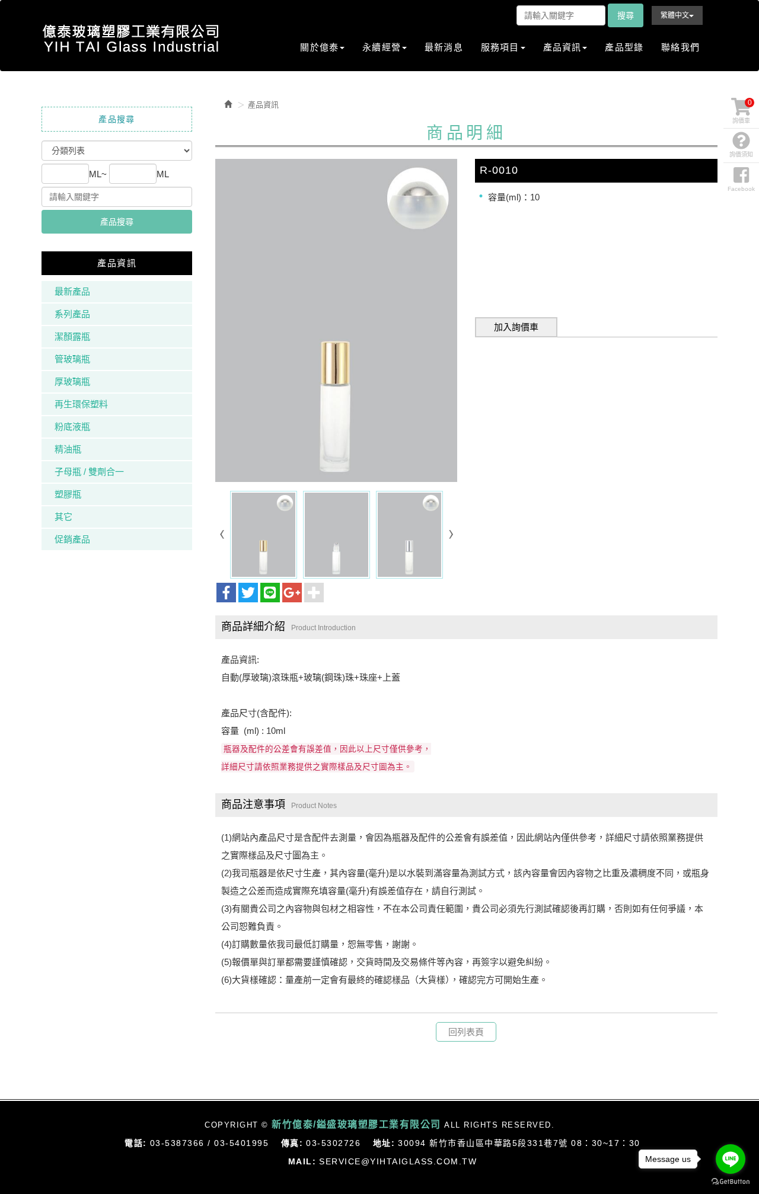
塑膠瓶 (68, 494)
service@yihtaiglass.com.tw (398, 1161)
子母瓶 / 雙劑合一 (89, 472)
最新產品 (72, 291)
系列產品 (72, 314)
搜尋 (625, 15)
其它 (63, 517)
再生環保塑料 (81, 404)
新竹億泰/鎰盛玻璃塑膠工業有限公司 (130, 38)
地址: (384, 1143)
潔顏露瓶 (72, 336)
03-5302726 (333, 1143)
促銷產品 (72, 539)
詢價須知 (741, 154)
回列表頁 (466, 1032)
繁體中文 (675, 15)
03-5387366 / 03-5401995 (209, 1143)
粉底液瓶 (72, 427)
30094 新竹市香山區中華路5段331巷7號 (483, 1143)
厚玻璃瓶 (72, 381)
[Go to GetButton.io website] (731, 1182)
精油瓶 (68, 449)
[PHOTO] (336, 320)
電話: (136, 1143)
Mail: (302, 1161)
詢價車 (742, 111)
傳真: (292, 1143)
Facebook (741, 189)
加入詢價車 (516, 327)
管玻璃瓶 (72, 359)
